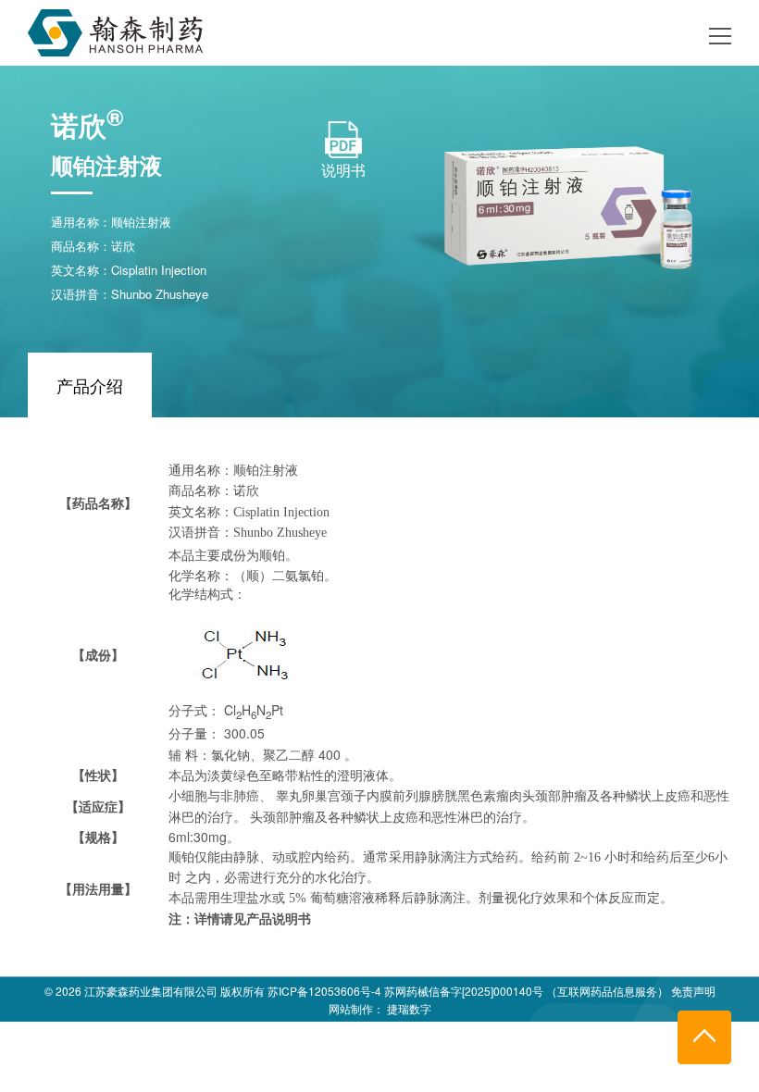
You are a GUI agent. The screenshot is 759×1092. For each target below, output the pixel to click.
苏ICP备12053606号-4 (324, 991)
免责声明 (693, 991)
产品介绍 (89, 385)
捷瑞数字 (409, 1008)
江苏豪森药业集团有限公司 (151, 991)
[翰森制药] (115, 29)
